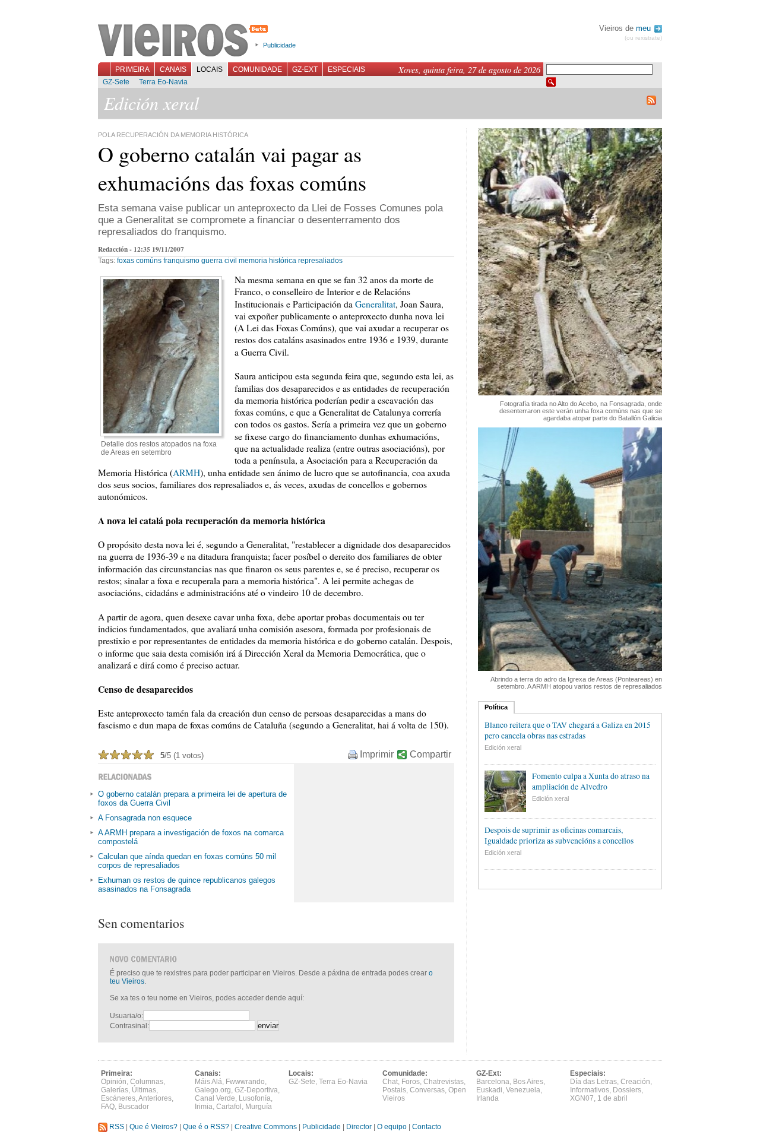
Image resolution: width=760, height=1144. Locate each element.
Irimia (204, 1106)
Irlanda (487, 1098)
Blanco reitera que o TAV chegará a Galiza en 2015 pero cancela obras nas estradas (567, 730)
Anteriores (155, 1098)
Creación (635, 1082)
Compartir (430, 754)
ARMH (186, 472)
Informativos (589, 1090)
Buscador (133, 1106)
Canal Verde (215, 1098)
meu (644, 28)
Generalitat (375, 304)
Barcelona (492, 1082)
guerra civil (219, 260)
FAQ (108, 1106)
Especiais (346, 69)
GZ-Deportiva (256, 1090)
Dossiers (627, 1090)
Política (496, 707)
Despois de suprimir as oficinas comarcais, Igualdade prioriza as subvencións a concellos (559, 835)
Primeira (132, 69)
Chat (390, 1082)
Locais (210, 69)
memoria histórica (267, 260)
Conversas (427, 1090)
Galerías (114, 1090)
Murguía (258, 1106)
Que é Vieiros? (153, 1127)
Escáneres (118, 1098)
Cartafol (229, 1106)
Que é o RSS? (206, 1127)
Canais (173, 69)
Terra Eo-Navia (163, 82)
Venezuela (523, 1090)
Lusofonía (255, 1098)
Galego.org (213, 1090)
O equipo (392, 1127)
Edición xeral (502, 747)
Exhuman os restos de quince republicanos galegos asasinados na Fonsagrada (187, 884)
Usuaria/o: (126, 1016)
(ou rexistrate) (643, 37)
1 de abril (612, 1098)
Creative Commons (266, 1127)
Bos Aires (528, 1082)
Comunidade (257, 69)
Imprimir (377, 754)
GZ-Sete (116, 82)
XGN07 (582, 1098)
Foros (410, 1082)
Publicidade (279, 45)
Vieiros (185, 41)
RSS (115, 1127)
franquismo (181, 260)
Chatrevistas (443, 1082)
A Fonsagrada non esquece (145, 817)
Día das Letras (593, 1082)
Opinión (113, 1082)
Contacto (426, 1127)
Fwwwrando (245, 1082)
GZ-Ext (305, 69)
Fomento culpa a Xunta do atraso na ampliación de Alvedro (591, 781)
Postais (394, 1090)
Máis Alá (208, 1082)
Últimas (144, 1090)
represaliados (320, 260)
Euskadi (489, 1090)
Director (359, 1127)
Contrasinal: (129, 1026)
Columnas (146, 1082)
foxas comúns (139, 260)
